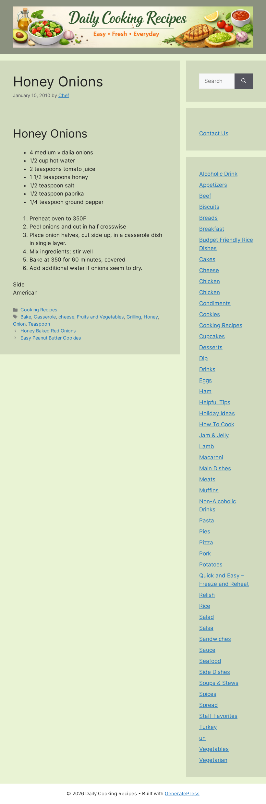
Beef (205, 196)
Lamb (206, 446)
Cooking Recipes (38, 309)
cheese (66, 316)
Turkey (208, 727)
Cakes (207, 259)
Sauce (207, 650)
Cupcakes (212, 336)
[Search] (244, 81)
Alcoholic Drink (218, 174)
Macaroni (211, 457)
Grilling (134, 316)
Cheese (209, 270)
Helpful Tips (214, 402)
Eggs (205, 380)
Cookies (209, 314)
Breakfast (211, 229)
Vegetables (214, 749)
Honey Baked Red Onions (48, 330)
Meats (207, 479)
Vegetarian (213, 760)
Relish (207, 595)
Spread (208, 705)
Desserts (211, 347)
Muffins (209, 490)
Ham (205, 391)
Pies (204, 531)
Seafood (210, 661)
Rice (204, 606)
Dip (203, 358)
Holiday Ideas (217, 413)
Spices (207, 694)
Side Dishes (214, 672)
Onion (19, 324)
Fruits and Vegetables (100, 316)
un (202, 738)
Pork (205, 553)
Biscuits (209, 207)
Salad (206, 617)
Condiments (215, 303)
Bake (25, 316)
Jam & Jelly (214, 435)
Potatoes (211, 564)
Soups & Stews (218, 683)
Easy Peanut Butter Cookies (50, 338)
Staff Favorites (218, 716)
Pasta (206, 520)
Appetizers (213, 185)
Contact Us (213, 133)
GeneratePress (182, 793)
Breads (208, 218)
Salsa (206, 628)
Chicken (209, 281)
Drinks (207, 369)
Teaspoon (39, 324)
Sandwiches (215, 639)
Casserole (45, 316)
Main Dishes (215, 468)
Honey (151, 316)
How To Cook (216, 424)
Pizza (206, 542)
